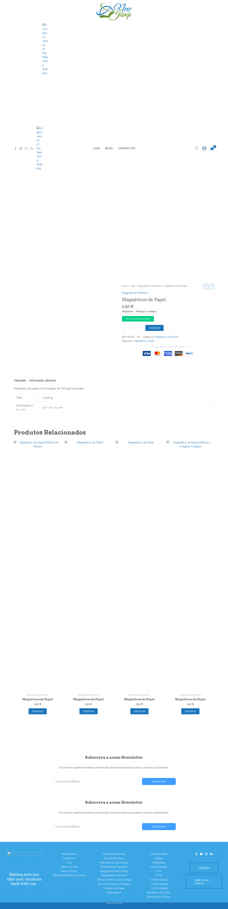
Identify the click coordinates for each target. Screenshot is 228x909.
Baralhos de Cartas (159, 892)
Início (125, 285)
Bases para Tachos (159, 896)
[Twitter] (21, 148)
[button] (197, 149)
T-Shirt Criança (159, 879)
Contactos (126, 148)
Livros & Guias (159, 854)
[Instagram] (26, 148)
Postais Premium (114, 858)
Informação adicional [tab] (43, 380)
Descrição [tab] (20, 380)
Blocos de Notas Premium (114, 884)
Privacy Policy (69, 871)
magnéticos (140, 340)
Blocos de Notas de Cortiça (114, 879)
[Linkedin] (31, 148)
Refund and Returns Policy (69, 875)
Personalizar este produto (138, 319)
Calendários (114, 892)
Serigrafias (159, 862)
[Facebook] (15, 148)
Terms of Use (69, 866)
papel (151, 340)
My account (69, 854)
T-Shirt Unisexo (159, 888)
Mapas (159, 858)
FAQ (69, 862)
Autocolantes (159, 866)
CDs (159, 871)
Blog (109, 148)
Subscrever (159, 781)
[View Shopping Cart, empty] (212, 148)
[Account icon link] (204, 148)
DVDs (159, 875)
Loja (96, 148)
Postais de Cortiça (114, 854)
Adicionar (154, 327)
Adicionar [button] (37, 711)
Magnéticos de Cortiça (114, 871)
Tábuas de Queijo (114, 888)
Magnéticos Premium (149, 285)
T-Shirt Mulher (159, 884)
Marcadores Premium (114, 866)
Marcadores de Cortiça (114, 862)
